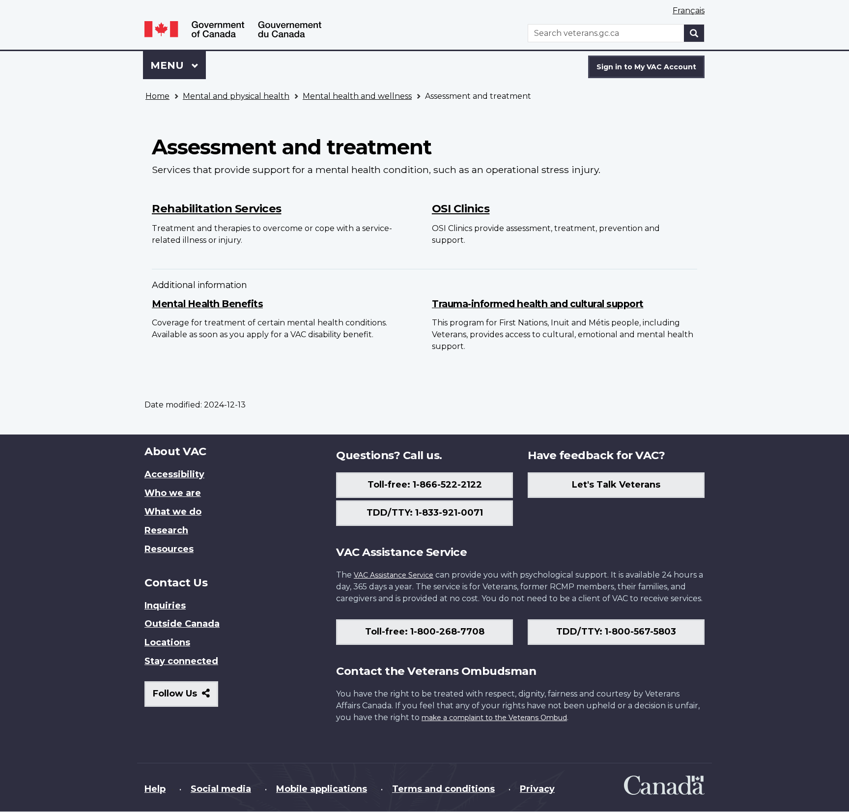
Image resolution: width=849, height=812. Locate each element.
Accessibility (174, 474)
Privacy (537, 788)
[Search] (694, 33)
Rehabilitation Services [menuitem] (217, 208)
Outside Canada (182, 623)
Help (155, 788)
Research (166, 530)
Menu (168, 65)
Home (157, 96)
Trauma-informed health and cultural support (538, 304)
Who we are (172, 493)
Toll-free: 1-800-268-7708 (424, 631)
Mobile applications (321, 788)
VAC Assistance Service (393, 575)
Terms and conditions (443, 788)
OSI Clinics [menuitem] (461, 208)
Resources (169, 549)
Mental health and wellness (357, 96)
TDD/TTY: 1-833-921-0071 (425, 512)
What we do (172, 511)
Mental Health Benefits (207, 304)
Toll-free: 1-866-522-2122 (425, 484)
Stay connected (181, 661)
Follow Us (185, 697)
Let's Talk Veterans (616, 484)
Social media (221, 788)
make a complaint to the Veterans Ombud (494, 717)
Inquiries (165, 605)
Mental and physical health (236, 96)
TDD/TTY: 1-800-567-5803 (616, 631)
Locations (167, 642)
